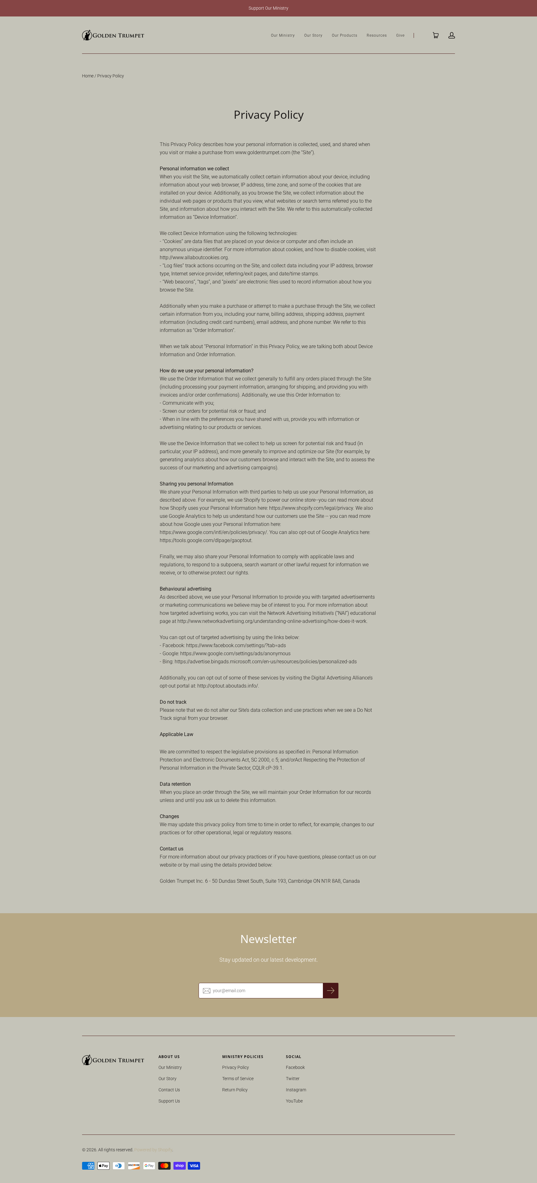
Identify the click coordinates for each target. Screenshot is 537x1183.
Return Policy (235, 1089)
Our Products (344, 35)
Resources (377, 35)
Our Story (313, 35)
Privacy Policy (235, 1067)
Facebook (295, 1067)
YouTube (294, 1100)
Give (400, 35)
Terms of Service (238, 1078)
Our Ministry (283, 35)
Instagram (296, 1089)
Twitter (293, 1078)
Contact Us (169, 1089)
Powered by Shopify (153, 1149)
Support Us (169, 1100)
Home (88, 75)
